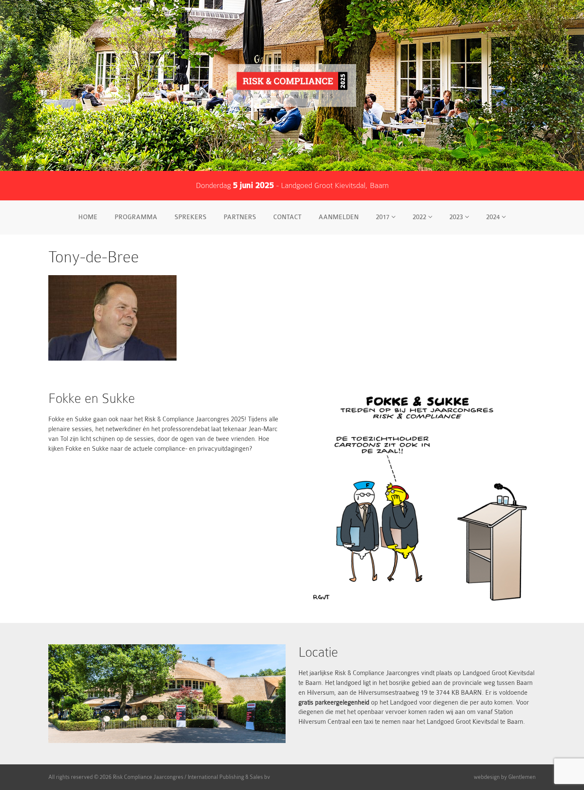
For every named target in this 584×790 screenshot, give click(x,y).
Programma (136, 217)
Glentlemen (522, 777)
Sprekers (190, 217)
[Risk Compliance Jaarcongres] (292, 85)
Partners (240, 217)
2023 (457, 217)
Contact (287, 217)
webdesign (487, 777)
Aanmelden (339, 217)
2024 (493, 217)
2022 (420, 217)
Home (87, 217)
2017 (383, 217)
